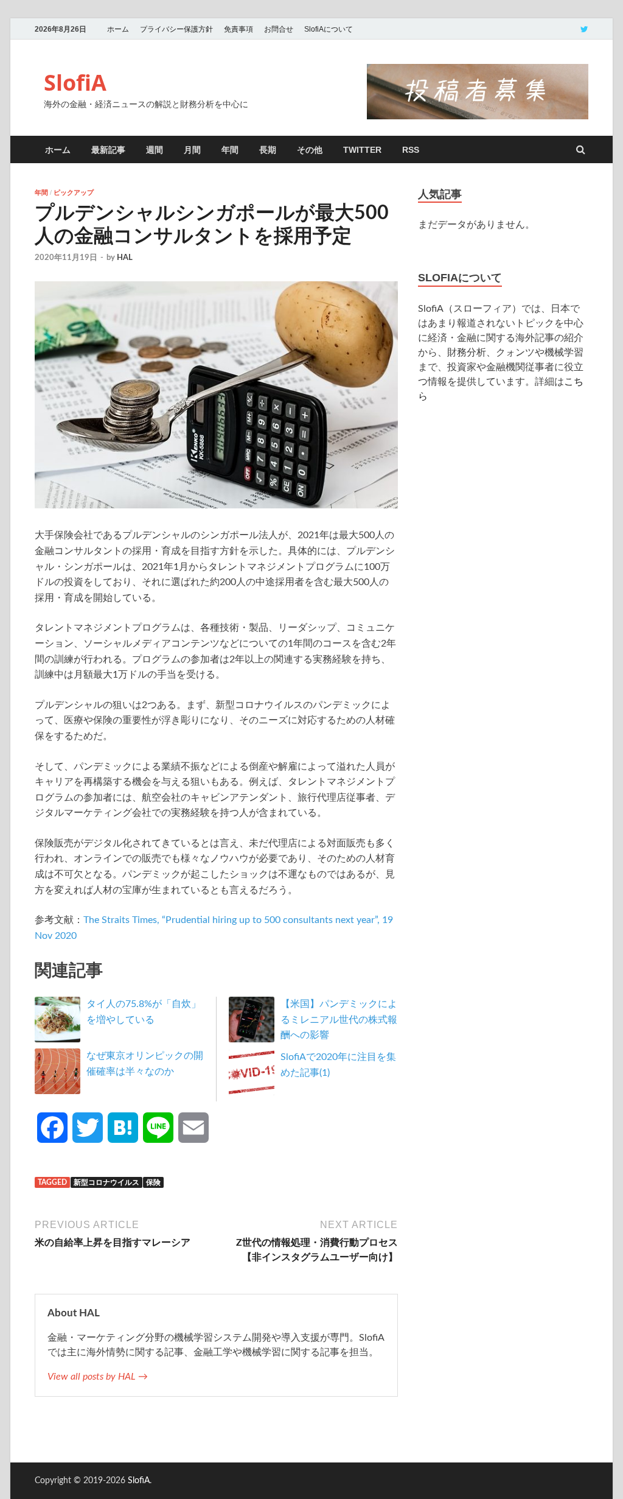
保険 (153, 1182)
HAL (125, 258)
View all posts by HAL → (97, 1376)
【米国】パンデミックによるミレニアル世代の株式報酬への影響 (338, 1019)
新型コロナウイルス (106, 1182)
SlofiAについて (328, 29)
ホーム (118, 29)
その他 (309, 150)
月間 (192, 150)
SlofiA (75, 82)
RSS (410, 150)
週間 (154, 150)
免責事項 (238, 29)
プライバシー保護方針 (176, 29)
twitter (362, 150)
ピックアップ (74, 192)
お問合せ (278, 29)
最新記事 (108, 150)
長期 (267, 150)
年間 (229, 150)
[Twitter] (584, 29)
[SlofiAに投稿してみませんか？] (477, 116)
